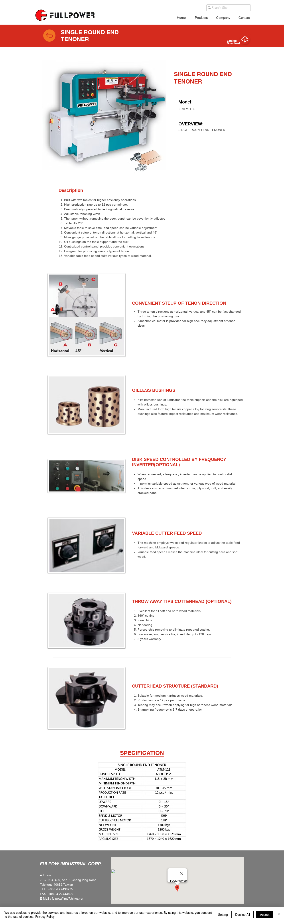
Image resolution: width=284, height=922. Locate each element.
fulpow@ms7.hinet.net (67, 898)
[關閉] (278, 914)
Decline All (242, 914)
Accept (265, 914)
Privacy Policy (45, 916)
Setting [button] (223, 914)
